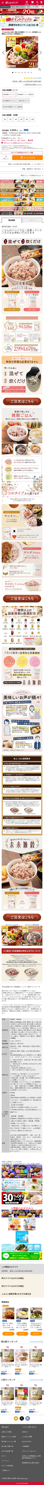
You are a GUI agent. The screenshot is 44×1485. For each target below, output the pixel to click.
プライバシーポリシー (29, 1451)
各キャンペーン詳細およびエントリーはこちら (18, 143)
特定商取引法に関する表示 (30, 1463)
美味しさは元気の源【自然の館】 (21, 1271)
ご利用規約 (25, 1446)
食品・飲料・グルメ (18, 6)
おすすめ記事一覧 (7, 1451)
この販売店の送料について (32, 84)
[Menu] (2, 2)
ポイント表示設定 (7, 1465)
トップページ (5, 6)
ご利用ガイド (6, 1470)
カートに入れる (27, 157)
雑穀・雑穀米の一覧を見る (31, 169)
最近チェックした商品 (9, 1436)
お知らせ (25, 1432)
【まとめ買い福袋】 (33, 1163)
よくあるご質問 (27, 1436)
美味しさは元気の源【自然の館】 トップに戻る (24, 164)
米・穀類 (35, 6)
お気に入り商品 (7, 1432)
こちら (25, 1478)
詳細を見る (8, 1333)
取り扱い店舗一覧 (7, 1446)
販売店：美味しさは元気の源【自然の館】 (27, 81)
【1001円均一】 (19, 1163)
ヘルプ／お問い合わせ (29, 1427)
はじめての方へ (27, 1441)
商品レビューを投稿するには (31, 175)
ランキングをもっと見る (36, 1341)
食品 (28, 6)
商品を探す (5, 1427)
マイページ (5, 1461)
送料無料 (5, 1271)
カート (4, 1456)
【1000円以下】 (7, 1163)
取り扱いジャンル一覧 (9, 1441)
